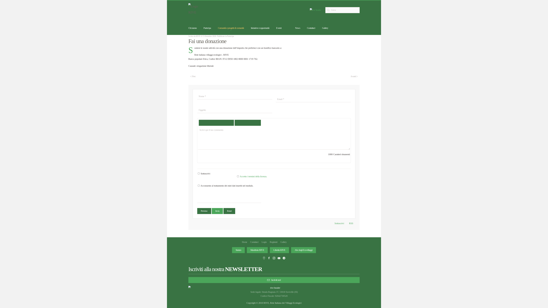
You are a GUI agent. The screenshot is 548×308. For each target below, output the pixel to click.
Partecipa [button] (207, 28)
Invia (217, 211)
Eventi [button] (278, 28)
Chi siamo (192, 28)
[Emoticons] (247, 123)
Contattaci (311, 28)
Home (244, 242)
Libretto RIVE (279, 250)
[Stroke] (229, 123)
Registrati (273, 242)
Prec (194, 76)
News (297, 28)
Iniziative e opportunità (260, 28)
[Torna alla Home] (195, 10)
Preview (204, 211)
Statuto (238, 250)
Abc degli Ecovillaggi (304, 250)
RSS (350, 223)
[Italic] (211, 123)
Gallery (325, 28)
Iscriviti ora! (276, 280)
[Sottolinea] (220, 123)
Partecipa (230, 36)
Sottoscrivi (205, 173)
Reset (229, 211)
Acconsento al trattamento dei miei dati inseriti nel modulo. (226, 186)
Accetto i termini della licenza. (253, 176)
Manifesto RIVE (257, 250)
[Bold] (203, 123)
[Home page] (315, 10)
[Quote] (239, 123)
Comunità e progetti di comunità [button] (231, 28)
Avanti (353, 76)
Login (264, 242)
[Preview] (256, 123)
